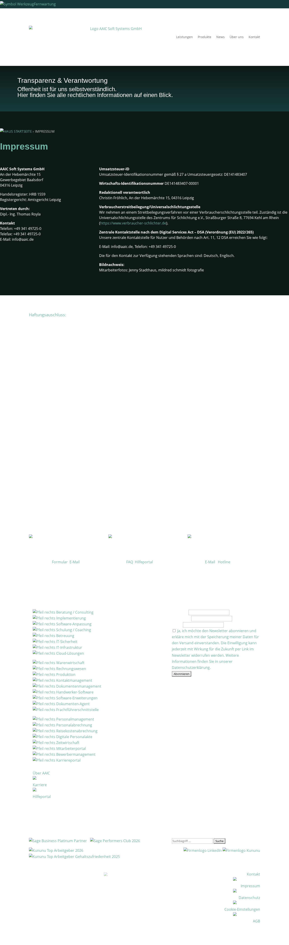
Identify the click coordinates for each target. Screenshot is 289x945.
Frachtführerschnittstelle (77, 709)
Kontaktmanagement (73, 680)
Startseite (22, 131)
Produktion (65, 674)
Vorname (180, 612)
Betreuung (64, 635)
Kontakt (254, 37)
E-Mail (75, 561)
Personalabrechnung (73, 725)
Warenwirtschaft (69, 662)
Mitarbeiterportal (70, 748)
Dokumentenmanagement (78, 686)
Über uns (237, 37)
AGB (256, 921)
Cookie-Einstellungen (242, 909)
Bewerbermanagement (75, 754)
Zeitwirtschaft (67, 742)
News (220, 37)
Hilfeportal (144, 561)
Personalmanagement (74, 719)
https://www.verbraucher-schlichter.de (133, 223)
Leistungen (184, 37)
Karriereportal (68, 760)
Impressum (250, 885)
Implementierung (70, 618)
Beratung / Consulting (74, 612)
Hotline (224, 561)
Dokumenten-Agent (72, 703)
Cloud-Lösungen (69, 653)
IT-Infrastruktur (68, 647)
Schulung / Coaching (73, 629)
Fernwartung (45, 4)
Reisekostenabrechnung (76, 730)
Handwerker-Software (74, 692)
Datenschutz (249, 897)
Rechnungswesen (70, 668)
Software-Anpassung (73, 624)
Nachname (181, 618)
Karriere (40, 784)
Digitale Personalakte (73, 736)
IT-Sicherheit (66, 641)
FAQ (129, 561)
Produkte (204, 37)
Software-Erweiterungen (76, 697)
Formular (60, 561)
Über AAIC (41, 773)
